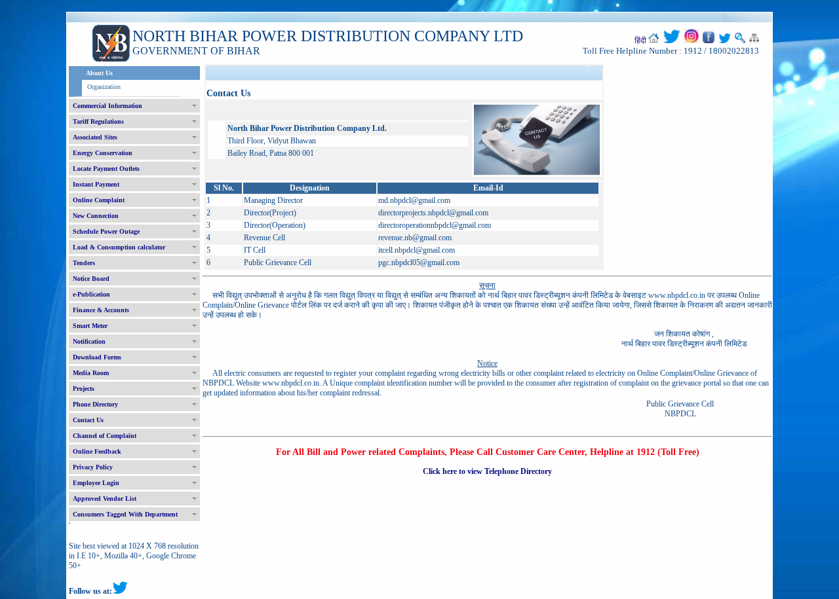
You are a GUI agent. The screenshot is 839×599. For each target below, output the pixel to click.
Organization (104, 86)
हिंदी (640, 40)
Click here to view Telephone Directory (487, 471)
